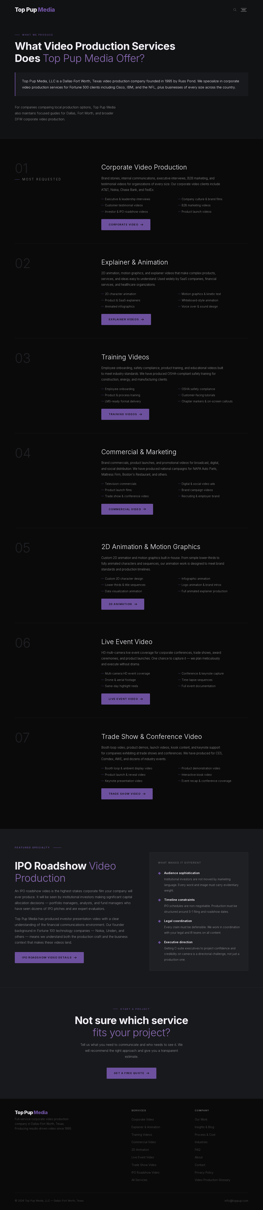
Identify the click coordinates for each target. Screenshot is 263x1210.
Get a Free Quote (129, 1073)
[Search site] (235, 9)
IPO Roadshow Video (145, 1172)
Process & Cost (205, 1134)
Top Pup (35, 9)
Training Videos (123, 414)
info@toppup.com (236, 1200)
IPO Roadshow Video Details (47, 957)
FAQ (197, 1149)
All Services (139, 1180)
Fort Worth (85, 113)
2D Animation (120, 604)
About (199, 1157)
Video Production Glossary (212, 1180)
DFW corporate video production (39, 119)
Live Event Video (123, 698)
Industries (201, 1142)
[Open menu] (243, 10)
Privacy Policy (204, 1172)
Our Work (201, 1119)
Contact (200, 1165)
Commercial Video (125, 509)
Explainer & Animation (146, 1127)
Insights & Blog (204, 1127)
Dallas (70, 113)
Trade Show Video (125, 793)
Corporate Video (123, 224)
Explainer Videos (124, 319)
